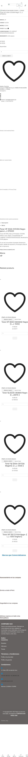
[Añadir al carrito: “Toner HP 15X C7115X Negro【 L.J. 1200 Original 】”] (14, 550)
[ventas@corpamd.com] (2, 679)
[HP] (14, 262)
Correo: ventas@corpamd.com (8, 99)
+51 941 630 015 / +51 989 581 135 (10, 675)
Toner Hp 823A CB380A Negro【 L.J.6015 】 (14, 394)
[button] (14, 94)
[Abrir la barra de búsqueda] (21, 3)
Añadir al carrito (6, 55)
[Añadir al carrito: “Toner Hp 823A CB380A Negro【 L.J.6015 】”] (14, 409)
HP (6, 229)
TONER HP (7, 87)
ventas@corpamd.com (7, 681)
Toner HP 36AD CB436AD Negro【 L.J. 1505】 (15, 323)
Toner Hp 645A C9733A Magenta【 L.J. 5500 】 (14, 465)
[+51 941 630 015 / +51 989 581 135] (2, 674)
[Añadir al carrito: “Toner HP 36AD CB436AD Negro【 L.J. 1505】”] (14, 338)
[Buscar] (19, 8)
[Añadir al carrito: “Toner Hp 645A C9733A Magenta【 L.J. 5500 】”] (14, 479)
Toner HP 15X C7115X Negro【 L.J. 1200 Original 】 (15, 535)
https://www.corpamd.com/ (7, 249)
